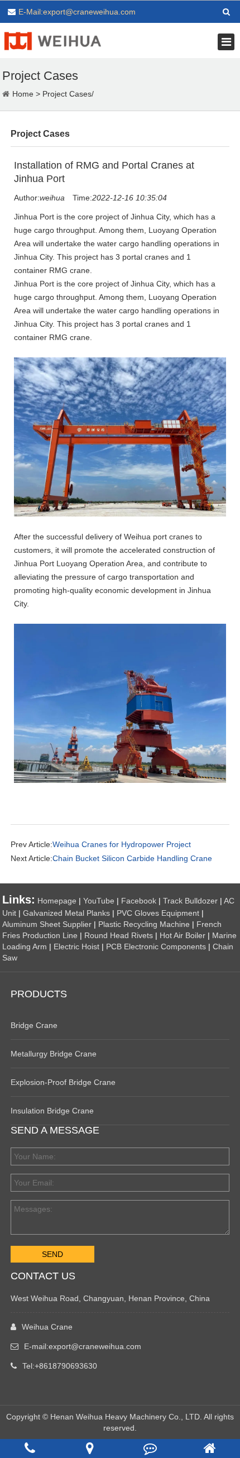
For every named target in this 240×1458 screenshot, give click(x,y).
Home (22, 93)
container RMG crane (52, 337)
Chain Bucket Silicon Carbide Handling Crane (132, 858)
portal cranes (145, 323)
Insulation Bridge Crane (52, 1110)
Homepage (56, 900)
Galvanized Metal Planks (66, 913)
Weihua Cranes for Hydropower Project (121, 844)
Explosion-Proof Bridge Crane (63, 1082)
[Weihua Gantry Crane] (52, 39)
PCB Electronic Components (156, 946)
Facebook (138, 900)
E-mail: (82, 1346)
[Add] (90, 1448)
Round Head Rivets (118, 935)
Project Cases (67, 93)
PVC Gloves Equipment (158, 913)
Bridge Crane (34, 1025)
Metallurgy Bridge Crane (54, 1053)
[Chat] (150, 1448)
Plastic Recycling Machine (144, 924)
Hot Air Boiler (182, 935)
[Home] (210, 1448)
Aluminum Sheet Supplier (47, 924)
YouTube (98, 900)
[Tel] (30, 1448)
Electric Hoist (76, 946)
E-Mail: (77, 11)
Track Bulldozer (190, 900)
